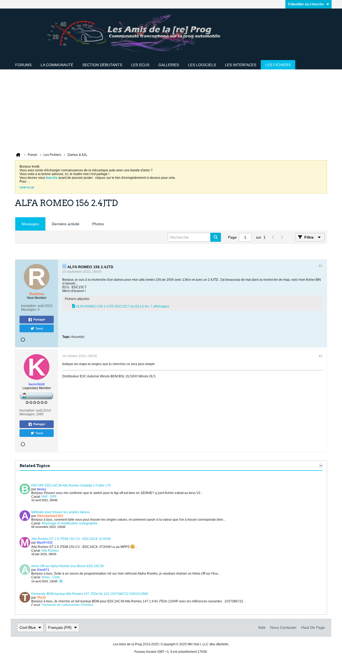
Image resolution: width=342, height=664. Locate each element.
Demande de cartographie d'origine (67, 605)
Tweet (39, 328)
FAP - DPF (49, 497)
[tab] (30, 224)
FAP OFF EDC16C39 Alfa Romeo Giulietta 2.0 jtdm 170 (71, 485)
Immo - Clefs (51, 577)
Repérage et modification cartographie (70, 523)
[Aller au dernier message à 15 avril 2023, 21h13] (61, 581)
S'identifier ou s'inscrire (306, 4)
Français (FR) (60, 627)
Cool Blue (28, 627)
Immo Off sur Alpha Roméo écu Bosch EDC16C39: (67, 566)
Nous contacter (283, 627)
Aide (262, 627)
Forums (23, 65)
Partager (39, 319)
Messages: (29, 309)
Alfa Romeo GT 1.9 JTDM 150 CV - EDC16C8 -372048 (71, 539)
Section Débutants (102, 65)
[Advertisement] (171, 109)
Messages (30, 224)
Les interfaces (240, 65)
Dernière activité (65, 224)
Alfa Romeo (50, 550)
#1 (320, 266)
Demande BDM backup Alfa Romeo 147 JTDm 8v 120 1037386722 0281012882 (89, 594)
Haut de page (313, 627)
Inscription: (29, 306)
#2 (320, 356)
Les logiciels (202, 65)
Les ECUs (140, 65)
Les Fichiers (278, 65)
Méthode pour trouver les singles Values (60, 512)
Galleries (168, 65)
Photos (98, 224)
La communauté (57, 65)
